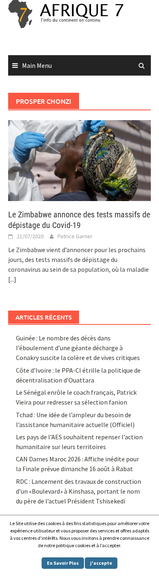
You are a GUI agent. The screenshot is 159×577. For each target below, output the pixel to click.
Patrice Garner (75, 236)
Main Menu (37, 65)
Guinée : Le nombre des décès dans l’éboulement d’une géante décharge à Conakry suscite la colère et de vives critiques (78, 348)
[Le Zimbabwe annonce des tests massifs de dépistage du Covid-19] (79, 160)
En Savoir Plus (63, 563)
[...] (12, 279)
